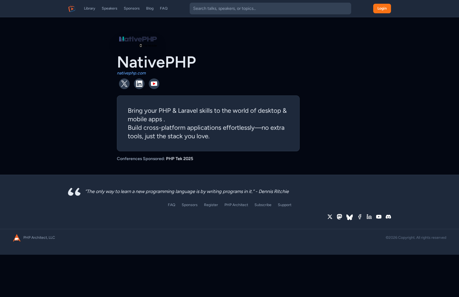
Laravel (188, 110)
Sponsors (132, 8)
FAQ (164, 8)
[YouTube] (378, 217)
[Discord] (388, 217)
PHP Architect (236, 205)
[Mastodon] (339, 217)
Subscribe (262, 205)
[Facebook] (359, 217)
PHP (165, 110)
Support (284, 205)
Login (382, 8)
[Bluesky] (349, 217)
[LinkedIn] (369, 217)
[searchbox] (270, 8)
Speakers (109, 8)
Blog (150, 8)
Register (211, 205)
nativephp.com (131, 73)
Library (89, 8)
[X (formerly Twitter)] (330, 217)
